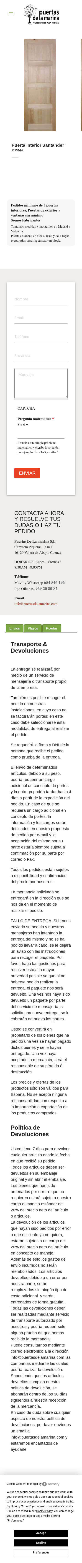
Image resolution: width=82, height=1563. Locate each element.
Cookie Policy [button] (44, 1511)
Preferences (41, 1552)
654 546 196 (54, 582)
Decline (41, 1542)
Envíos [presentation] (14, 628)
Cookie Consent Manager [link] (22, 1483)
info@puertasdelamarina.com (36, 603)
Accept (41, 1533)
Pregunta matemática (36, 418)
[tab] (14, 628)
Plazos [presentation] (33, 628)
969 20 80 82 (46, 588)
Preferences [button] (15, 1520)
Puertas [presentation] (52, 628)
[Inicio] (41, 16)
